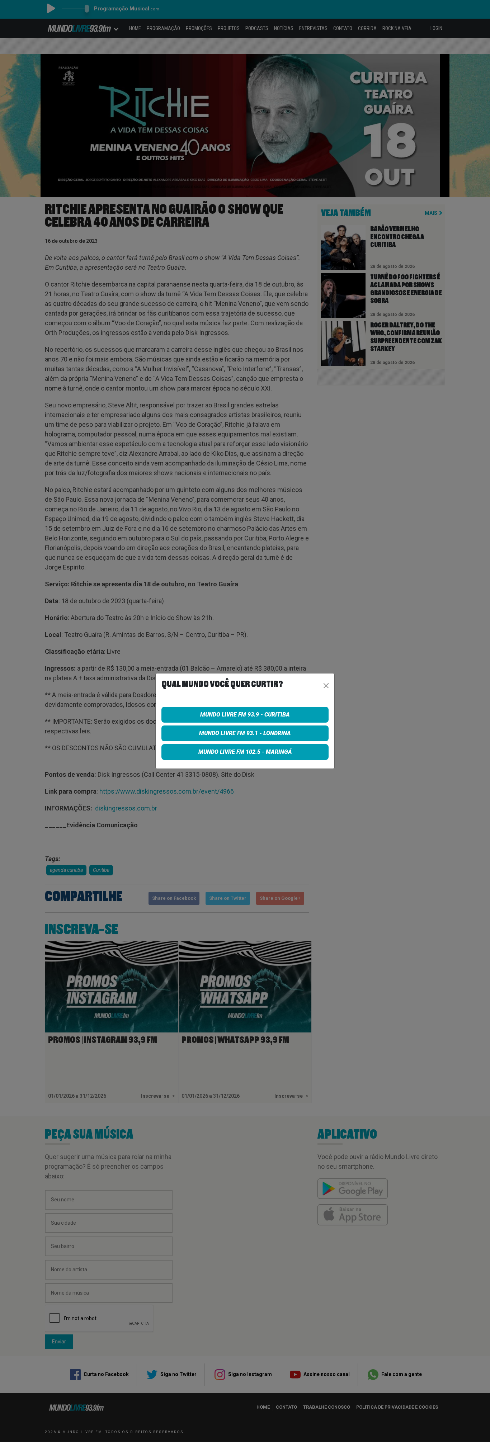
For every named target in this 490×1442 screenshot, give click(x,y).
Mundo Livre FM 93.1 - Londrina (245, 733)
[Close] (326, 685)
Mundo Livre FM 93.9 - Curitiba (245, 714)
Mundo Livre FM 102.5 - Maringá (245, 751)
